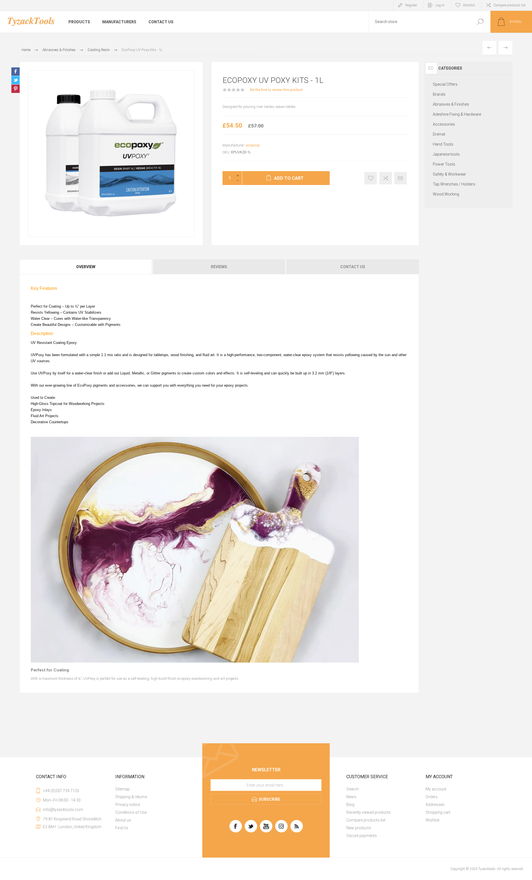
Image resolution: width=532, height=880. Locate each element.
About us (123, 820)
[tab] (86, 266)
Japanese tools (446, 154)
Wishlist (432, 820)
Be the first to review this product (276, 90)
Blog (350, 804)
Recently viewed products (368, 812)
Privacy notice (127, 804)
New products (358, 828)
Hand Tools (443, 144)
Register (411, 5)
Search (352, 789)
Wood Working (446, 194)
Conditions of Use (131, 812)
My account (436, 789)
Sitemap (122, 789)
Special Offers (445, 84)
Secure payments (361, 835)
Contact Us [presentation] (352, 267)
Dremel (439, 134)
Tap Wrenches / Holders (454, 184)
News (351, 797)
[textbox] (419, 22)
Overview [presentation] (85, 267)
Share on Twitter (15, 80)
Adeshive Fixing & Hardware (457, 114)
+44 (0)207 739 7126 (61, 790)
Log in (440, 5)
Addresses (435, 804)
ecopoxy (253, 145)
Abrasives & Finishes (451, 104)
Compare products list (509, 5)
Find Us (121, 828)
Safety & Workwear (449, 174)
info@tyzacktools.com (63, 809)
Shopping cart (438, 812)
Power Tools (444, 164)
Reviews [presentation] (219, 267)
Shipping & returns (131, 797)
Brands (439, 94)
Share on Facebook (15, 71)
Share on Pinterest (15, 89)
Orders (432, 797)
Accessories (444, 124)
